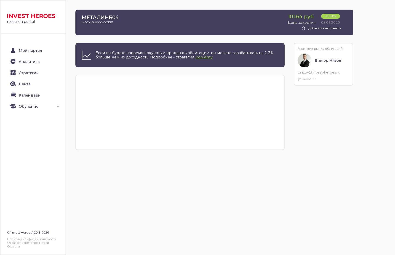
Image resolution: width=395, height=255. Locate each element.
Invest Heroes (31, 16)
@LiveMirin (307, 79)
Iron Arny (204, 57)
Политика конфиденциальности (31, 239)
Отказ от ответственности (28, 242)
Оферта (13, 246)
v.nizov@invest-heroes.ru (319, 72)
